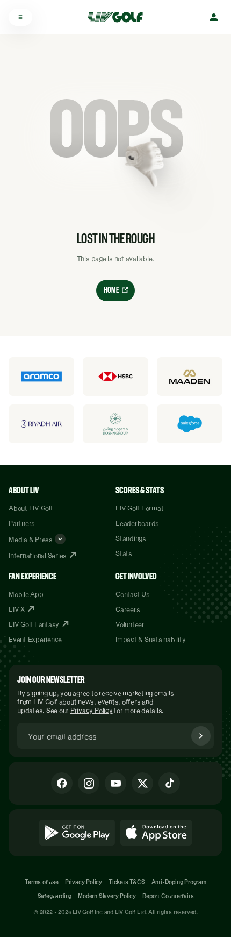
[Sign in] (213, 17)
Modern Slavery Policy (107, 895)
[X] (142, 783)
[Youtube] (115, 783)
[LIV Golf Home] (119, 17)
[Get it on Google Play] (77, 833)
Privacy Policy (91, 710)
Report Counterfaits (167, 895)
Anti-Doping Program (178, 881)
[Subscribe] (201, 736)
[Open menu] (20, 17)
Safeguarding (55, 895)
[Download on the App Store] (156, 833)
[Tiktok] (169, 783)
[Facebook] (62, 783)
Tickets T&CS (127, 881)
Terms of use (42, 881)
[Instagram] (88, 783)
